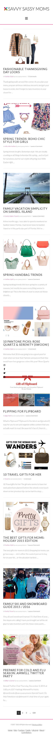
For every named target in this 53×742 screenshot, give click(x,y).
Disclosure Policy (37, 724)
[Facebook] (24, 736)
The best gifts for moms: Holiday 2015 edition (24, 539)
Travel (16, 216)
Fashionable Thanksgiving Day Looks (25, 70)
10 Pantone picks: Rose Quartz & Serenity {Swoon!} (26, 343)
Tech (9, 416)
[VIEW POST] (26, 48)
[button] (26, 18)
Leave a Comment (36, 146)
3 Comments (32, 76)
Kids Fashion (12, 146)
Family (7, 216)
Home (10, 730)
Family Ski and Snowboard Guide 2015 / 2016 (25, 605)
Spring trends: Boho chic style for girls (24, 140)
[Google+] (29, 736)
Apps (6, 416)
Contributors (26, 732)
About (41, 730)
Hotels (11, 216)
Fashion (7, 76)
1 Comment (32, 349)
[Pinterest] (4, 377)
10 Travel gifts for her (22, 474)
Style (11, 76)
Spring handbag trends (22, 274)
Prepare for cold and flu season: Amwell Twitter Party (24, 673)
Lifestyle (35, 730)
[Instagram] (4, 365)
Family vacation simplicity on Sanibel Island (25, 210)
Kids (6, 146)
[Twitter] (26, 736)
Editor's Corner (9, 681)
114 (34, 713)
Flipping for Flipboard (22, 411)
